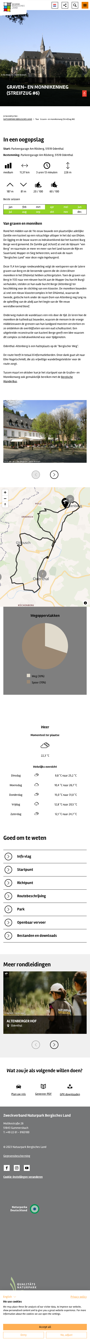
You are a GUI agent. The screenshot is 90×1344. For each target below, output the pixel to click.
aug (24, 212)
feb (24, 207)
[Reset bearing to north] (5, 505)
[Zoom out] (5, 498)
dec (79, 212)
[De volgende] (54, 474)
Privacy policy (79, 1297)
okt (52, 212)
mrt (38, 207)
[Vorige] (36, 474)
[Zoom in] (5, 492)
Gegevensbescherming (16, 1156)
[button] (6, 1168)
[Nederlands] (54, 5)
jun (79, 207)
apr (52, 207)
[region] (45, 547)
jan (10, 207)
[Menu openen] (85, 5)
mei (66, 207)
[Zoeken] (75, 5)
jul (10, 212)
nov (66, 212)
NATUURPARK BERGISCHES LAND (17, 119)
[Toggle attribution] (85, 602)
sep (38, 212)
